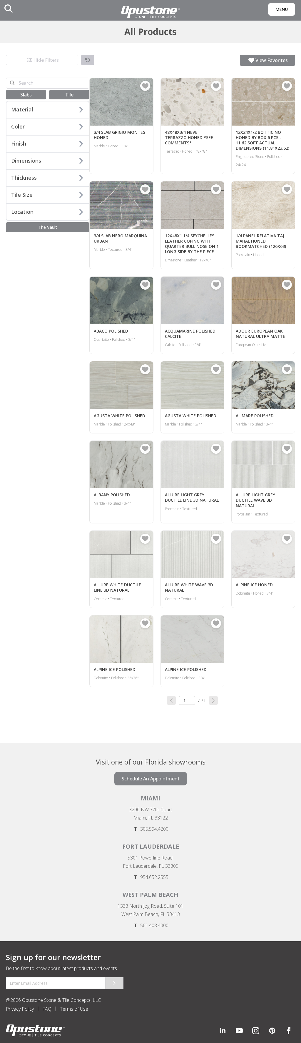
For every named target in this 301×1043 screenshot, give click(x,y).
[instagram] (255, 1030)
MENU (281, 9)
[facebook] (288, 1030)
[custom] (239, 1030)
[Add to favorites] (145, 86)
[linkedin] (222, 1030)
